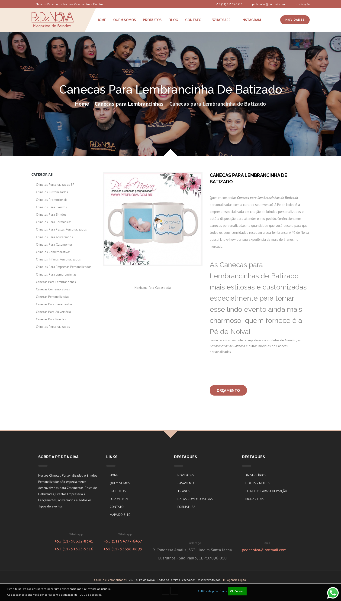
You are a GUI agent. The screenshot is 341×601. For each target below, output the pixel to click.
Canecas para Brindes (51, 319)
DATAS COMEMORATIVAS (195, 499)
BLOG (173, 20)
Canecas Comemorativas (53, 289)
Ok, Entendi (237, 591)
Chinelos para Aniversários (54, 237)
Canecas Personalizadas (52, 297)
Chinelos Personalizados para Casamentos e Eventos (69, 4)
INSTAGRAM (251, 20)
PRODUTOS (152, 20)
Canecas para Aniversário (53, 312)
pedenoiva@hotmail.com (268, 4)
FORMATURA (186, 507)
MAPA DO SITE (120, 515)
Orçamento (228, 390)
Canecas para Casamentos (54, 304)
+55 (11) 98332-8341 (74, 541)
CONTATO (193, 20)
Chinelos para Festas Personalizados (61, 229)
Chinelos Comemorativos (53, 252)
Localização (302, 4)
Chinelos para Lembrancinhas (56, 274)
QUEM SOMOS (124, 20)
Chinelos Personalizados (53, 327)
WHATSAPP (221, 20)
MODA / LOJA (254, 499)
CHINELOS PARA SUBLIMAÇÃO (266, 491)
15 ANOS (183, 491)
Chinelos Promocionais (51, 200)
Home (82, 103)
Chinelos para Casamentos (54, 244)
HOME (101, 20)
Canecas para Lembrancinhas (129, 103)
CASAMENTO (186, 483)
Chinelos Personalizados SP (55, 184)
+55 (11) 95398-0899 (122, 549)
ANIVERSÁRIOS (255, 475)
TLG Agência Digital (234, 580)
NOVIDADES (295, 19)
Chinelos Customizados (52, 192)
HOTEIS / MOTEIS (257, 483)
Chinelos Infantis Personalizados (58, 259)
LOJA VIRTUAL (119, 499)
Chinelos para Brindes (51, 214)
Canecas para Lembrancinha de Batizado (217, 103)
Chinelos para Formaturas (53, 222)
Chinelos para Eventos (51, 207)
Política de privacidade (212, 591)
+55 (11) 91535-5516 (229, 4)
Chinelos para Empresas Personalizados (63, 267)
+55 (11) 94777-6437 (123, 541)
